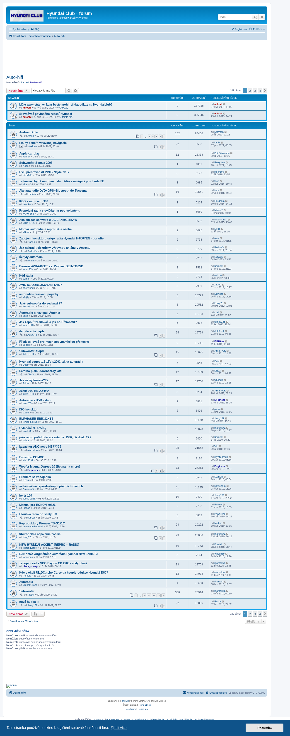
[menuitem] (34, 29)
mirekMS (27, 431)
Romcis (27, 575)
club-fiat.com (176, 719)
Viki (216, 446)
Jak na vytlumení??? (33, 380)
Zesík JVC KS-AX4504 (34, 391)
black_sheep (30, 566)
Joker (26, 383)
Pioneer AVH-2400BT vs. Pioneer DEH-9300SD (51, 266)
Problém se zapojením (35, 477)
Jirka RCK (28, 354)
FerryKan (219, 162)
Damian (218, 476)
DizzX (30, 374)
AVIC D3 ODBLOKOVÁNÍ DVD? (40, 285)
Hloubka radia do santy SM (38, 514)
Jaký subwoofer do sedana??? (40, 303)
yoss (25, 315)
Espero (27, 344)
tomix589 (28, 269)
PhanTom (219, 513)
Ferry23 (27, 306)
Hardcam (219, 201)
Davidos (218, 293)
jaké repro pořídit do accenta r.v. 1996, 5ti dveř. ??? (55, 437)
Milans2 (218, 210)
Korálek (218, 256)
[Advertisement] (136, 56)
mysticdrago (221, 457)
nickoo (218, 275)
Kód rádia (26, 275)
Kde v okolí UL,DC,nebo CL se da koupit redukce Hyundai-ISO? (63, 572)
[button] (265, 90)
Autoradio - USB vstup (35, 400)
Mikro (26, 232)
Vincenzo (28, 557)
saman (26, 278)
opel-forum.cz (142, 719)
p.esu (26, 412)
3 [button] (255, 91)
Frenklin (218, 581)
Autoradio (26, 582)
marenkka (219, 427)
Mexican (32, 146)
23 (158, 595)
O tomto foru (66, 117)
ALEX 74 (32, 334)
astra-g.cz (99, 719)
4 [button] (260, 91)
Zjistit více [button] (119, 728)
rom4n (30, 260)
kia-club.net (191, 719)
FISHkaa (219, 341)
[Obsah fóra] (26, 14)
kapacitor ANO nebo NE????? (40, 446)
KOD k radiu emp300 (33, 201)
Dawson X (28, 489)
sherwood (28, 288)
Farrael (25, 82)
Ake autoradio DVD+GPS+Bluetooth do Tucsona (53, 190)
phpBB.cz (145, 705)
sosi (216, 312)
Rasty (217, 601)
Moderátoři (36, 82)
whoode (218, 380)
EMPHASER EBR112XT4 (36, 418)
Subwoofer (26, 591)
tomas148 (28, 325)
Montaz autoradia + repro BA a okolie (45, 229)
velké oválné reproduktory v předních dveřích (51, 486)
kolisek (26, 156)
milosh (27, 107)
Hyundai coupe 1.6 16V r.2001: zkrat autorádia (51, 361)
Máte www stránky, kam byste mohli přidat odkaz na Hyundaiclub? (66, 104)
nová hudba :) (29, 601)
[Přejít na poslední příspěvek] (224, 104)
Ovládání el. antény (32, 428)
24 (163, 595)
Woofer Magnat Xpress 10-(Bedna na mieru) (49, 466)
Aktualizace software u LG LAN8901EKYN (48, 220)
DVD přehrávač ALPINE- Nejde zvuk (44, 172)
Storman (219, 131)
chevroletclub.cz (159, 719)
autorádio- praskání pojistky (38, 294)
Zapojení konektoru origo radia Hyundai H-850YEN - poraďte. (61, 238)
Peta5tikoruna (222, 153)
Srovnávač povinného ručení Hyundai (45, 114)
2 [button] (250, 91)
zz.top (217, 284)
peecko (27, 204)
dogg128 (27, 537)
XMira (30, 135)
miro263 (27, 403)
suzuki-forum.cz (207, 719)
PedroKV (32, 251)
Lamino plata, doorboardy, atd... (41, 371)
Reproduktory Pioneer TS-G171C (42, 523)
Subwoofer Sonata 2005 (35, 162)
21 (149, 595)
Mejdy (26, 297)
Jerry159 (219, 418)
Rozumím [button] (264, 728)
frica (25, 184)
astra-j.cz (128, 719)
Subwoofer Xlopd (31, 351)
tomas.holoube (31, 421)
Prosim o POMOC (31, 457)
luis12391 (28, 460)
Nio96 (30, 594)
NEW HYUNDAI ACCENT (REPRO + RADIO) (49, 544)
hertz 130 (25, 495)
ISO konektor (28, 409)
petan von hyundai (33, 526)
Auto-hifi (14, 77)
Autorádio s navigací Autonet (39, 312)
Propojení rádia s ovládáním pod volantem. (49, 210)
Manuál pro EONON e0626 (37, 505)
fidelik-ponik (29, 498)
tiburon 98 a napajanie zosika (39, 534)
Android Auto (28, 132)
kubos (26, 440)
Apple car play (29, 153)
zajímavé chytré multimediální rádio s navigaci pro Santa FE (61, 181)
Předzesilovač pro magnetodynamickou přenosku (54, 341)
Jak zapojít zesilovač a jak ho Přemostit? (48, 322)
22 (154, 595)
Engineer (219, 399)
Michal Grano (30, 585)
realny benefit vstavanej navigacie (43, 143)
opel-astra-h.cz (114, 719)
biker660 (27, 175)
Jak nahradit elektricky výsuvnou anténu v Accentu (54, 247)
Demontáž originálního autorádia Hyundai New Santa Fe (58, 554)
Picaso (31, 242)
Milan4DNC (29, 223)
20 (144, 595)
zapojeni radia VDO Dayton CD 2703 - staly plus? (53, 563)
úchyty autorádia (31, 257)
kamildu (31, 194)
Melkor (218, 523)
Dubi (25, 364)
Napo (26, 165)
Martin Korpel (30, 547)
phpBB (125, 701)
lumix (217, 142)
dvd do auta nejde (31, 331)
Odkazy (63, 107)
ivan (216, 238)
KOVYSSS (28, 213)
